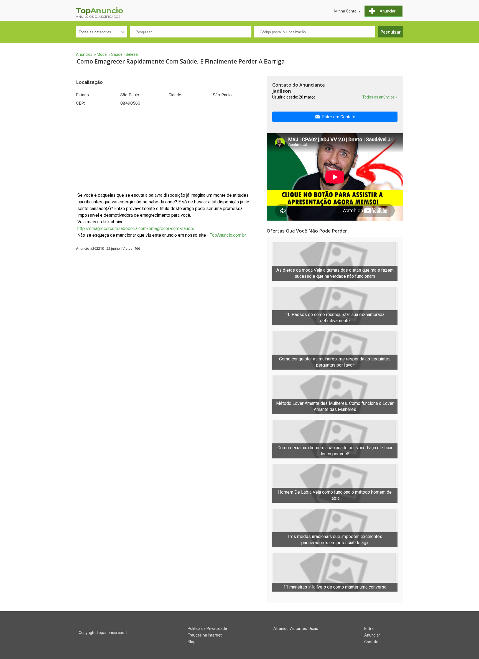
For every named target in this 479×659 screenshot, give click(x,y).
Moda (102, 54)
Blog (191, 642)
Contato (371, 642)
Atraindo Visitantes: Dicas (295, 628)
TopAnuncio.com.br (228, 235)
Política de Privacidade (207, 628)
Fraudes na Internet (205, 635)
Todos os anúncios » (380, 97)
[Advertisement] (168, 149)
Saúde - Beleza (124, 54)
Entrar (369, 628)
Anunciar (372, 635)
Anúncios (84, 54)
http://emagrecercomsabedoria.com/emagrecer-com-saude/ (136, 228)
